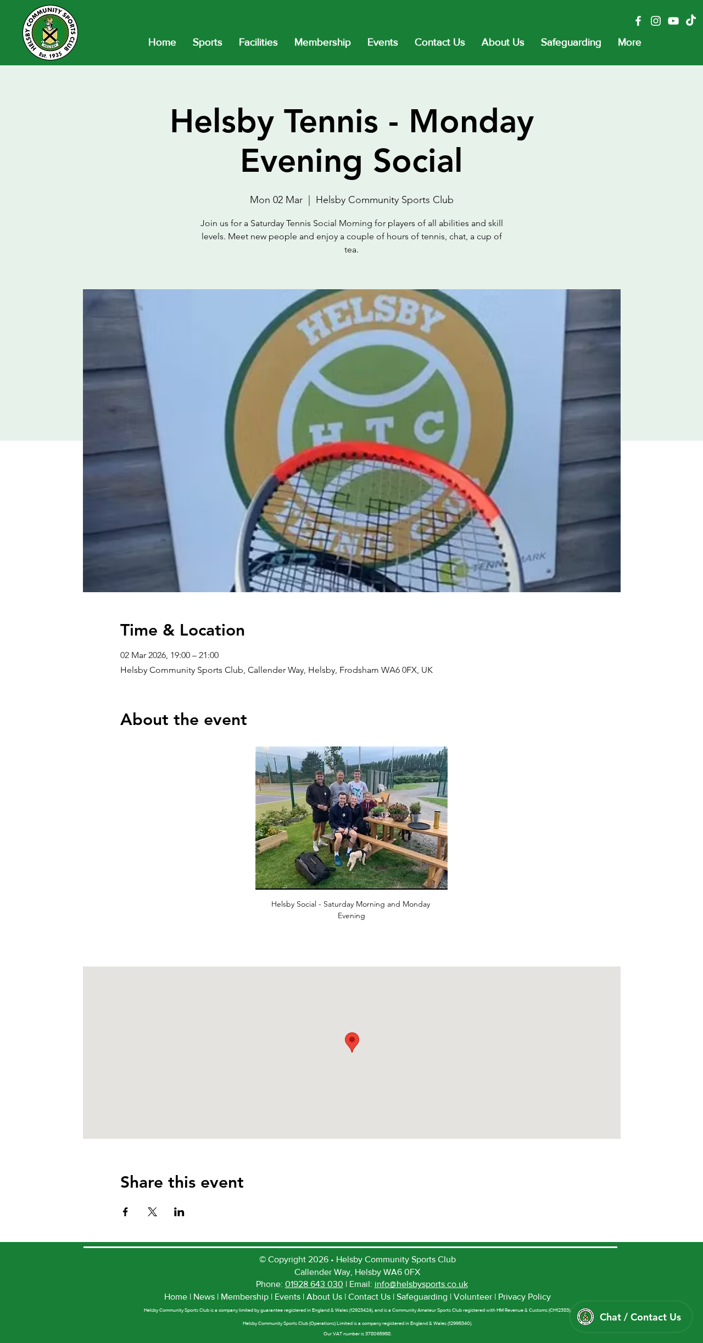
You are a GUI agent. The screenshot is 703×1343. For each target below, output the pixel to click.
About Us (324, 1296)
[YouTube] (673, 20)
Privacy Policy (524, 1296)
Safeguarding (423, 1296)
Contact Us (369, 1296)
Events (289, 1296)
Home (176, 1296)
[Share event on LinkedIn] (179, 1211)
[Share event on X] (152, 1211)
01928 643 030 (314, 1284)
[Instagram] (655, 20)
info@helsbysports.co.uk (421, 1284)
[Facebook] (638, 20)
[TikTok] (691, 20)
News (205, 1296)
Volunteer (474, 1296)
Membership (246, 1296)
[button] (208, 42)
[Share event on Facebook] (125, 1211)
